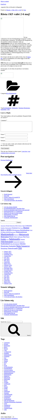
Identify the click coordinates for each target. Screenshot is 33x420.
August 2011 (7, 274)
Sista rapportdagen (9, 199)
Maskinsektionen (21, 232)
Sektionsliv (15, 108)
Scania (7, 239)
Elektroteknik (8, 228)
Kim (25, 10)
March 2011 (7, 282)
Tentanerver (25, 246)
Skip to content (5, 1)
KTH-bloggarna (15, 230)
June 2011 (6, 277)
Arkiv (2, 417)
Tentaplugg (4, 248)
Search (3, 220)
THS (8, 109)
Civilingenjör (28, 225)
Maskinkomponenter (11, 232)
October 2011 (7, 271)
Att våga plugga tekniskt (10, 207)
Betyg (16, 225)
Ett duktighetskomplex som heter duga (14, 208)
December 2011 (8, 268)
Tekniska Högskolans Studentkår (13, 402)
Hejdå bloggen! (8, 194)
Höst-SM (6, 196)
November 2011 (8, 269)
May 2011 (6, 279)
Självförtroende (7, 241)
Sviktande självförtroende (11, 217)
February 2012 (8, 265)
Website (3, 140)
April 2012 (7, 262)
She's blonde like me (9, 216)
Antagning (3, 225)
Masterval (16, 234)
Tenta (18, 246)
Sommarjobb (16, 241)
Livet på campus (8, 370)
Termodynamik (13, 248)
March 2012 (7, 263)
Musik (11, 237)
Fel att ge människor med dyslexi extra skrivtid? (17, 210)
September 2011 (8, 273)
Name (3, 134)
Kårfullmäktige (7, 108)
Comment (4, 120)
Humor (26, 227)
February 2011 (8, 283)
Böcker (20, 225)
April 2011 (7, 280)
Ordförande (20, 236)
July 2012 (6, 257)
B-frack (8, 225)
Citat (23, 225)
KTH (9, 230)
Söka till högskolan (14, 243)
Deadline (3, 228)
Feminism (15, 228)
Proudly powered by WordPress (9, 418)
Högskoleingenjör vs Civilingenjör (13, 211)
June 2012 (7, 259)
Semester (23, 239)
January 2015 (7, 251)
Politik (3, 239)
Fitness (6, 359)
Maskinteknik (7, 234)
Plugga (27, 236)
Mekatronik (24, 234)
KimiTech (3, 4)
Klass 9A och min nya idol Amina (13, 213)
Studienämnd (5, 244)
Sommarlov (22, 241)
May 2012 (7, 260)
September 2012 (8, 254)
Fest (19, 228)
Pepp (24, 236)
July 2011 (6, 276)
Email (3, 137)
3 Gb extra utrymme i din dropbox (13, 200)
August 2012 (7, 256)
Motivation (5, 237)
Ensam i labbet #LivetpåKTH (12, 197)
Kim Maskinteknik (11, 93)
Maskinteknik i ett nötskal (11, 214)
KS (5, 230)
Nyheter (15, 236)
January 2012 (7, 266)
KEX (2, 230)
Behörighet (12, 225)
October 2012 (7, 253)
